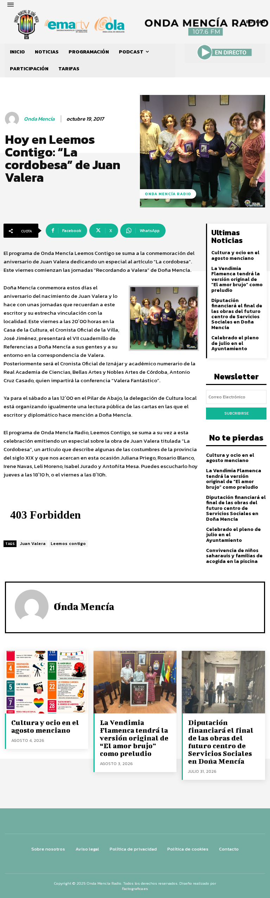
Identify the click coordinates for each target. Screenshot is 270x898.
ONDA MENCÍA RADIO (168, 194)
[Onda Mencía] (13, 119)
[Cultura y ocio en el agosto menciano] (46, 682)
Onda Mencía (39, 119)
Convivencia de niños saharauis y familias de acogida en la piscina (234, 556)
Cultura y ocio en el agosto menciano (235, 255)
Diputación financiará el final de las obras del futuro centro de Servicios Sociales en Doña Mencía (236, 314)
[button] (255, 22)
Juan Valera (33, 543)
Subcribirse (236, 413)
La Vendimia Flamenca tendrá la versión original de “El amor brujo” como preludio (237, 279)
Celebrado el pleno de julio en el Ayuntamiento (235, 343)
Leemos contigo (68, 543)
